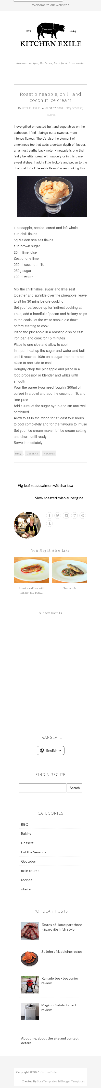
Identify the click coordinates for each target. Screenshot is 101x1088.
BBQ (68, 108)
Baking (26, 833)
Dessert (77, 108)
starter (26, 889)
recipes (50, 114)
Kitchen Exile (31, 108)
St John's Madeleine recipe (61, 951)
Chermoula (69, 588)
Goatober (28, 861)
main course (30, 870)
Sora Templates (47, 1081)
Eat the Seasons (33, 852)
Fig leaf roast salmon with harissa (45, 485)
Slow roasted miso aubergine (59, 497)
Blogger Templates (72, 1081)
